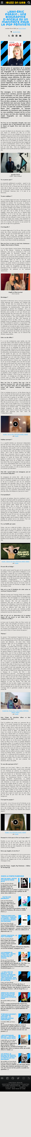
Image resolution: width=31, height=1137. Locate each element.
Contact (25, 1085)
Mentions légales (15, 1082)
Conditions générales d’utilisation (15, 1084)
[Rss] (29, 1078)
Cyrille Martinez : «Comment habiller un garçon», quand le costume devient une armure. (9, 918)
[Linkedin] (16, 36)
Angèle (16, 436)
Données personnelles (11, 1085)
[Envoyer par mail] (20, 36)
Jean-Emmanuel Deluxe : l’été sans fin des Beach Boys (8, 1037)
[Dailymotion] (7, 1078)
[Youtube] (2, 1078)
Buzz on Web (15, 2)
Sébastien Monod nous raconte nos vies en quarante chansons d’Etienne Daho (8, 995)
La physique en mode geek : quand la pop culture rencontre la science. (8, 955)
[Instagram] (23, 1078)
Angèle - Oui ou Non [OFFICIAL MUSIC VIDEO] (15, 434)
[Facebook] (13, 36)
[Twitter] (9, 36)
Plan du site (10, 1087)
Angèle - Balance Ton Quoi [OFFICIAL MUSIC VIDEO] (15, 561)
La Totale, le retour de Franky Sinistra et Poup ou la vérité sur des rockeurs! (8, 1056)
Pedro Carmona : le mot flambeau (9, 936)
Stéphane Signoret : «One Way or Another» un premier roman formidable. (9, 1016)
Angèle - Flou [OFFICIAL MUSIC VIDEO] (15, 832)
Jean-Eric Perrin (16, 32)
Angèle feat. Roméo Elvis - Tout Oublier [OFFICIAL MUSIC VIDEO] (15, 711)
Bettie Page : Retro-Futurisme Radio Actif (9, 880)
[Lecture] (15, 424)
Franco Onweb (22, 28)
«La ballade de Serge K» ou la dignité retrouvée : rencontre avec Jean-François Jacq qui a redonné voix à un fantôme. (9, 976)
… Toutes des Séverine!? (6, 897)
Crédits (23, 1087)
